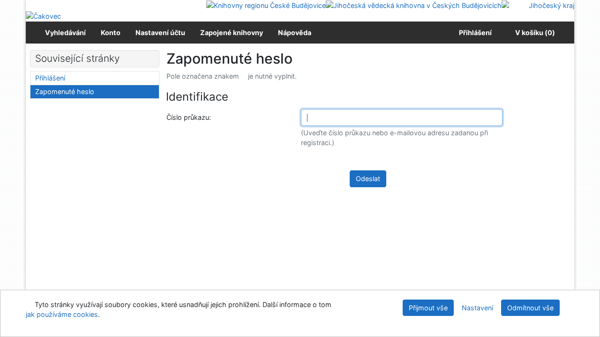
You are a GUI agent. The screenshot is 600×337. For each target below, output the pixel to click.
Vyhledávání (65, 33)
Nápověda (294, 33)
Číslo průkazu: (190, 117)
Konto (110, 33)
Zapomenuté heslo (64, 91)
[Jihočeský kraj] (538, 5)
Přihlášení (474, 33)
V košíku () (535, 33)
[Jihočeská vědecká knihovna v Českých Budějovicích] (414, 5)
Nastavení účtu (160, 33)
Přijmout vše (428, 308)
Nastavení (477, 308)
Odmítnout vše (530, 308)
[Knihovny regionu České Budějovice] (266, 5)
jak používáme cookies (62, 314)
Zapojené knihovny (231, 33)
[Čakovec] (43, 16)
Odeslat (368, 179)
